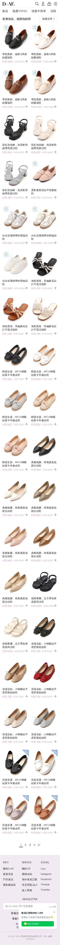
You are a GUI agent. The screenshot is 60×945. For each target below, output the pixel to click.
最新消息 (8, 874)
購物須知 (27, 874)
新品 (5, 11)
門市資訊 (8, 879)
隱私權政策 (9, 884)
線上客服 (27, 890)
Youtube (45, 889)
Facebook (46, 879)
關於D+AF (8, 868)
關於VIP (26, 868)
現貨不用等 (39, 11)
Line (43, 868)
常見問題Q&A (30, 884)
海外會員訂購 (29, 879)
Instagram (46, 874)
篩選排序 (47, 18)
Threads (45, 884)
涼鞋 (53, 11)
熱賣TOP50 (20, 11)
